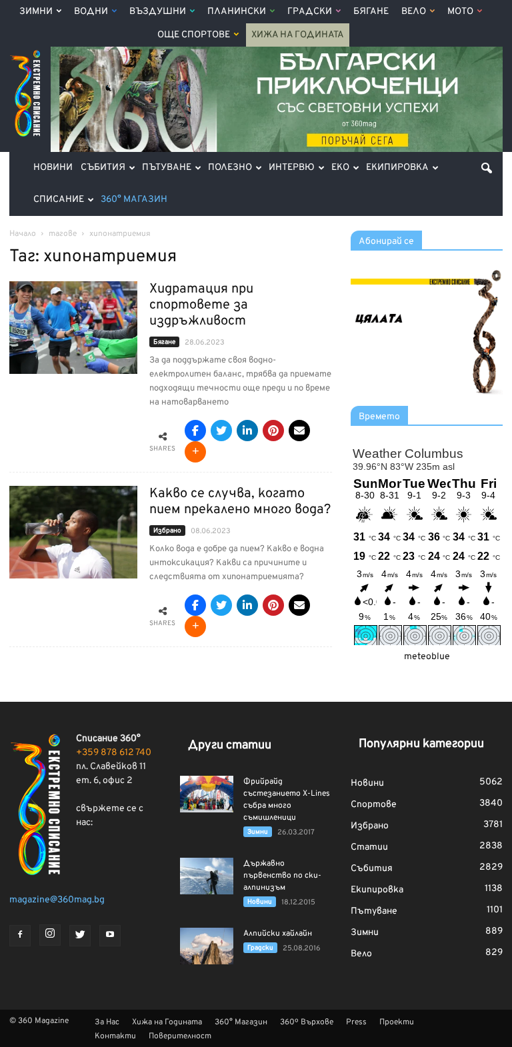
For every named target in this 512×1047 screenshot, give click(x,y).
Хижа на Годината (297, 35)
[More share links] (195, 452)
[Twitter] (80, 935)
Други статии (229, 745)
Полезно (230, 167)
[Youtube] (110, 935)
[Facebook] (20, 935)
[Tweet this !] (221, 430)
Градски (309, 11)
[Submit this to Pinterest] (273, 430)
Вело (413, 11)
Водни (91, 11)
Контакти (115, 1036)
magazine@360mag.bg (57, 900)
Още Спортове (193, 35)
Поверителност (180, 1036)
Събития (103, 167)
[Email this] (299, 430)
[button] (487, 168)
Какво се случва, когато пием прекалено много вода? (240, 502)
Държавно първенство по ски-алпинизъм (282, 875)
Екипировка (397, 167)
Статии (369, 847)
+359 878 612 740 (113, 752)
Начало (22, 234)
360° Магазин (134, 199)
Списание (58, 199)
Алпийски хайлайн (277, 933)
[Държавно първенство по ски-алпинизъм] (206, 876)
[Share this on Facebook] (195, 430)
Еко (340, 167)
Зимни (36, 11)
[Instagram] (50, 935)
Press (356, 1022)
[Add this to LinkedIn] (247, 430)
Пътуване (166, 167)
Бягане (371, 11)
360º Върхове (306, 1022)
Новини (53, 167)
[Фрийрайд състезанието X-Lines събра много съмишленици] (206, 794)
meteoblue (427, 656)
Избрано (167, 530)
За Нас (107, 1022)
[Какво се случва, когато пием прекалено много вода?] (73, 532)
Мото (460, 11)
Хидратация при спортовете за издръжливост (201, 305)
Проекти (396, 1022)
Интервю (292, 167)
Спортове (374, 804)
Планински (236, 11)
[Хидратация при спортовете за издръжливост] (73, 327)
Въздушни (157, 11)
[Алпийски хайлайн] (206, 946)
